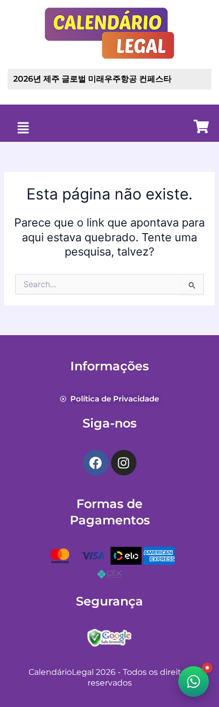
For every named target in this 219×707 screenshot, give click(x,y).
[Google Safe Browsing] (109, 637)
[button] (23, 128)
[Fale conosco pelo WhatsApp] (193, 681)
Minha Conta (118, 128)
